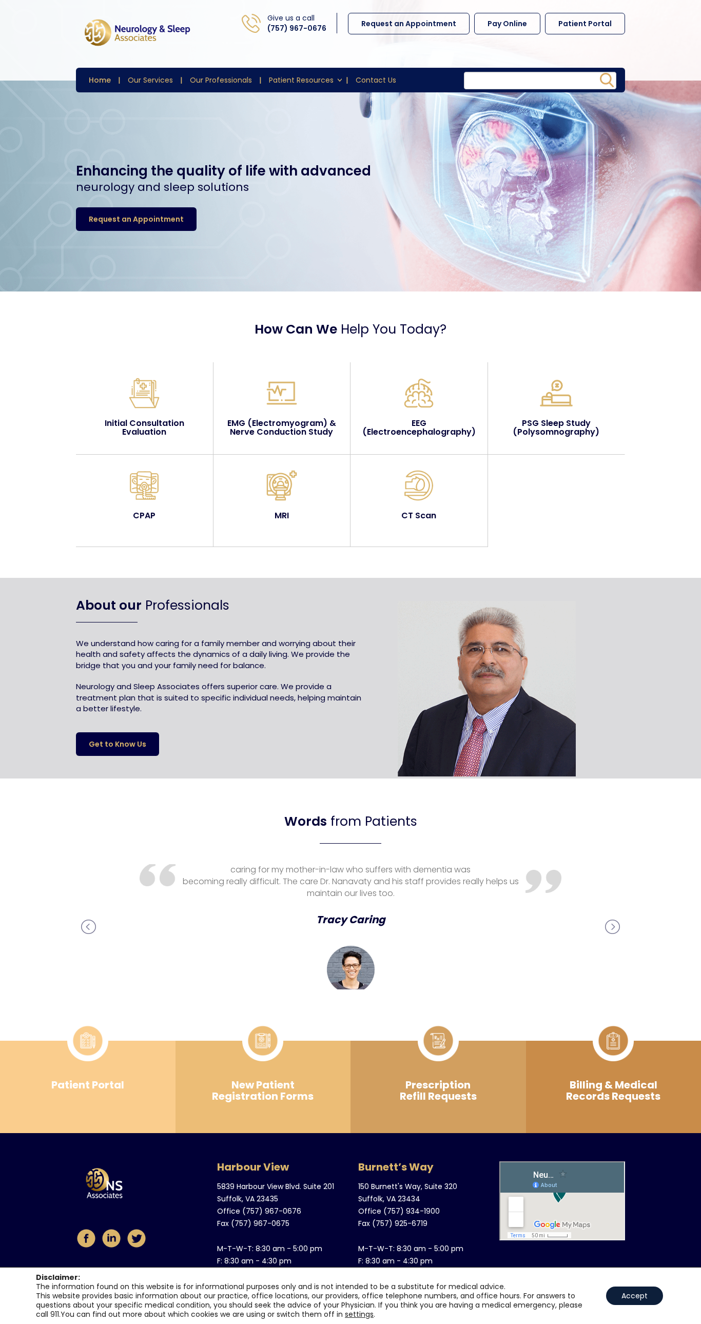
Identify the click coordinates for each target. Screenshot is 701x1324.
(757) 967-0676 (296, 28)
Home (100, 80)
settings (359, 1314)
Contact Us (376, 80)
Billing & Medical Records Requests (613, 1090)
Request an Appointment (408, 23)
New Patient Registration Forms (263, 1090)
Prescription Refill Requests (438, 1090)
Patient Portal (585, 23)
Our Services (150, 80)
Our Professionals (221, 80)
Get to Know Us (117, 744)
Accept (634, 1296)
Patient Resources (301, 80)
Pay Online (507, 23)
